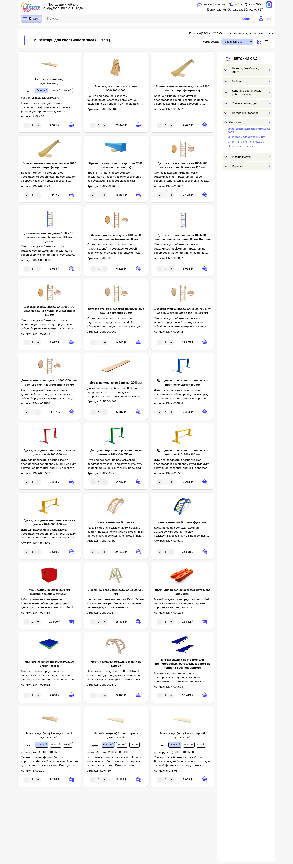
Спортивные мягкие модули (246, 141)
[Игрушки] (269, 166)
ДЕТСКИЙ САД (209, 33)
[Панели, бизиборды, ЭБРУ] (269, 70)
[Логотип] (30, 6)
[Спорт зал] (269, 122)
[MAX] (269, 4)
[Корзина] (269, 18)
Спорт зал (225, 33)
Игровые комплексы (241, 146)
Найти (245, 18)
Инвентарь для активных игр (246, 136)
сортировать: (211, 41)
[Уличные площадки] (269, 103)
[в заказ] (71, 124)
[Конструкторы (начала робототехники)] (269, 92)
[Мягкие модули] (269, 157)
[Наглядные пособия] (269, 113)
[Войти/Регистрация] (261, 18)
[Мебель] (269, 81)
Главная (194, 33)
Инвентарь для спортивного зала (252, 33)
